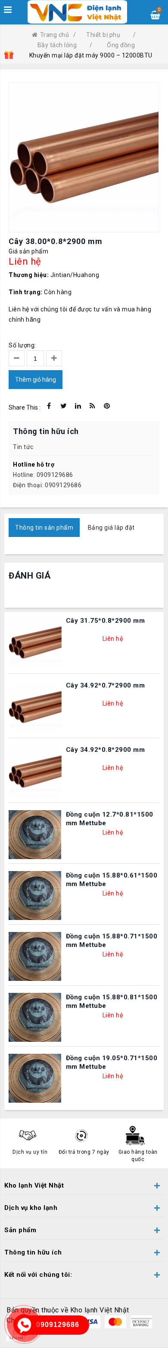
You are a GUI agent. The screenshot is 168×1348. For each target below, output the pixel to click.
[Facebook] (49, 406)
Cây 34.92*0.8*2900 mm (105, 750)
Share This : (24, 407)
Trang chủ (54, 34)
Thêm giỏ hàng (35, 379)
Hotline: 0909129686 (43, 474)
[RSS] (92, 406)
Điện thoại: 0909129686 (47, 485)
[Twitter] (63, 406)
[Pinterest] (106, 406)
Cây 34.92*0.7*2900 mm (105, 685)
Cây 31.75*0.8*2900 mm (105, 620)
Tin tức (23, 446)
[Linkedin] (78, 406)
